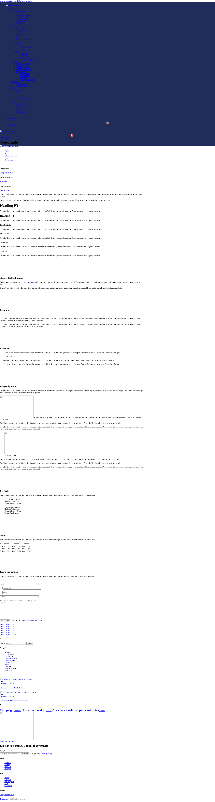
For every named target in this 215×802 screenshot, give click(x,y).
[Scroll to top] (1, 801)
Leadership (8, 662)
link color (29, 282)
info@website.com (6, 173)
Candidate (17, 711)
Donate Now (4, 190)
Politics (7, 670)
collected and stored (35, 620)
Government (59, 710)
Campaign (8, 654)
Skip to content (5, 1)
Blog (6, 652)
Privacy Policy (47, 754)
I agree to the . (42, 754)
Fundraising (8, 660)
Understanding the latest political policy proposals (13, 700)
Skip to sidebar (16, 1)
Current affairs (9, 658)
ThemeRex (4, 799)
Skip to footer (27, 1)
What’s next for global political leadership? (12, 687)
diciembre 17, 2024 (7, 683)
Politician (92, 710)
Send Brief (4, 182)
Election (39, 710)
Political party (77, 710)
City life (7, 656)
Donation (28, 710)
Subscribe (25, 754)
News (6, 664)
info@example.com (7, 795)
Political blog (9, 668)
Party (6, 666)
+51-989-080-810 (11, 118)
